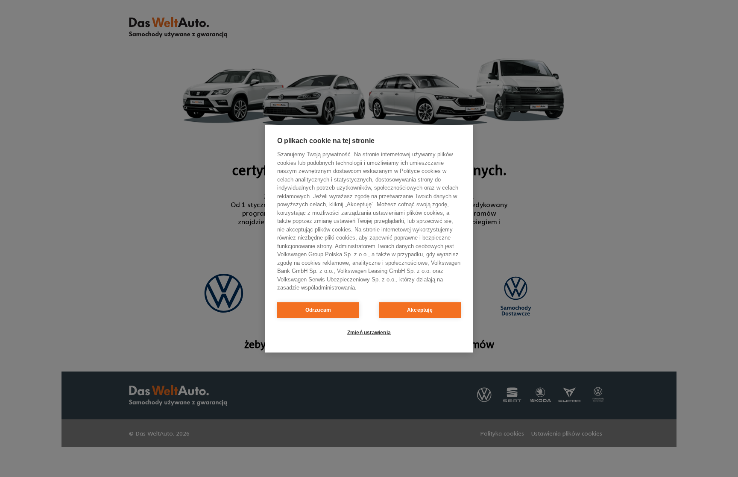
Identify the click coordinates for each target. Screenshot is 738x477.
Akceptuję (420, 310)
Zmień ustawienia (369, 333)
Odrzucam (318, 310)
